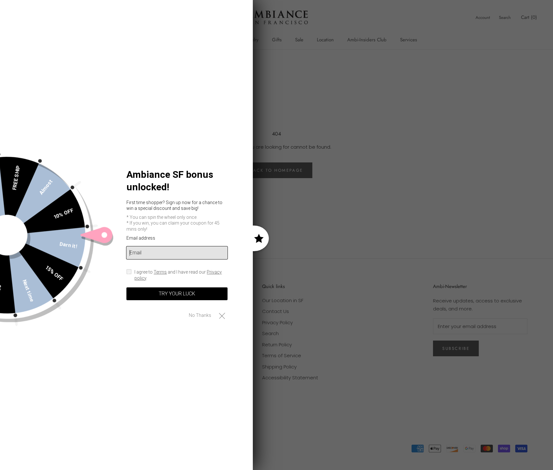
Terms (160, 272)
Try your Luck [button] (177, 294)
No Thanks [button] (200, 315)
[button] (222, 315)
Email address (140, 238)
